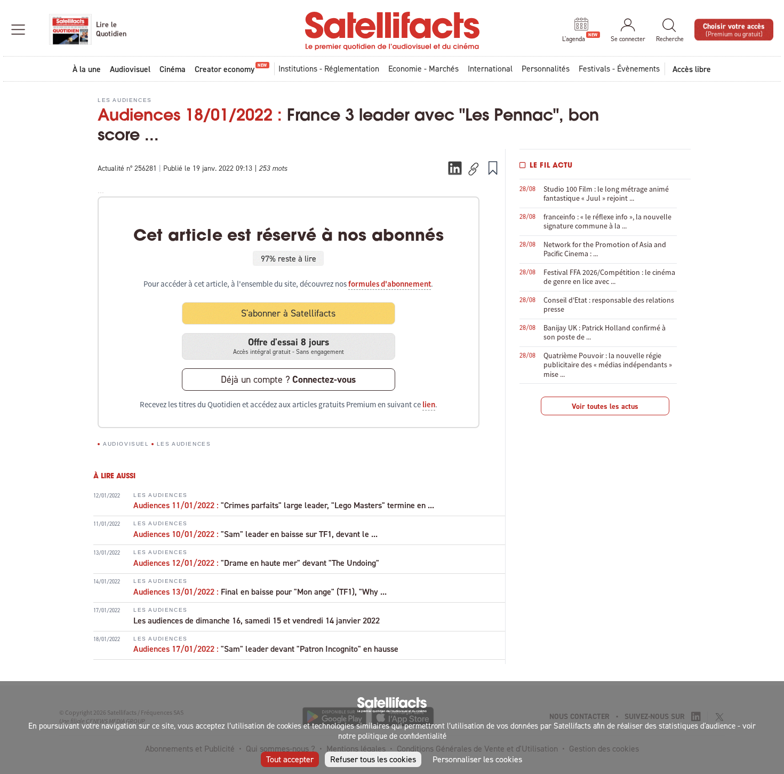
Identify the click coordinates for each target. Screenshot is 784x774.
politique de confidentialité (402, 736)
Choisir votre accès (734, 29)
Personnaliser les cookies (477, 759)
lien (428, 404)
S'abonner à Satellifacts (288, 313)
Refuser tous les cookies (373, 759)
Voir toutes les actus (605, 406)
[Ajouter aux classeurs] (493, 168)
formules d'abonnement (389, 284)
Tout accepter (290, 759)
